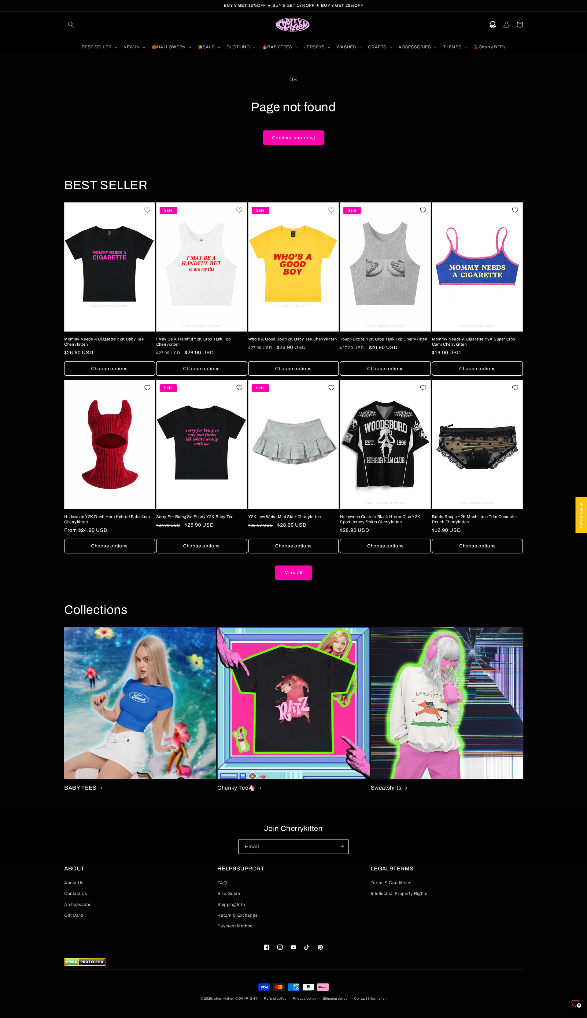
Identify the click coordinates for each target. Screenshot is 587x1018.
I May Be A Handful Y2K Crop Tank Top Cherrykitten (193, 342)
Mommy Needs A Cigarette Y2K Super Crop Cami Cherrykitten (473, 342)
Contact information (370, 998)
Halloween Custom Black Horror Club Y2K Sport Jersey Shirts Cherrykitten (380, 519)
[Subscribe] (341, 847)
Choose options (109, 368)
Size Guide (228, 893)
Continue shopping (293, 137)
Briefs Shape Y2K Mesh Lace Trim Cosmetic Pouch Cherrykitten (474, 519)
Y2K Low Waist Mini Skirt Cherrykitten (284, 517)
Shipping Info (231, 904)
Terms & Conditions (391, 883)
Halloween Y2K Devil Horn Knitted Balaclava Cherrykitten (107, 519)
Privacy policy (304, 998)
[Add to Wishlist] (147, 210)
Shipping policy (335, 998)
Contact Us (75, 893)
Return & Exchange (237, 915)
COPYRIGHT (246, 998)
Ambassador (77, 904)
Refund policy (275, 998)
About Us (73, 883)
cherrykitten (224, 998)
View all (293, 572)
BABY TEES (80, 788)
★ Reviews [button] (581, 515)
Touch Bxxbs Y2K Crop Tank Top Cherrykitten (383, 339)
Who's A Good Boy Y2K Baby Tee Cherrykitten (292, 339)
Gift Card (73, 915)
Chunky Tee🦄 (236, 788)
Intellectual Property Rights (399, 893)
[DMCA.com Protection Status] (84, 964)
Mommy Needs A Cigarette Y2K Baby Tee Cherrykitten (104, 342)
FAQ (222, 883)
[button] (71, 24)
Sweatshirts (386, 788)
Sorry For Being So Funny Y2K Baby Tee (195, 517)
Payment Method (235, 926)
